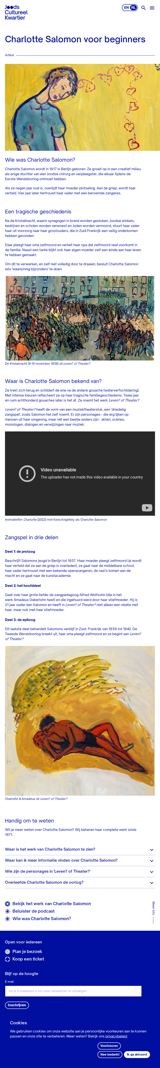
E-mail (9, 981)
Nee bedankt (109, 1054)
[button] (80, 849)
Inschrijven (17, 1005)
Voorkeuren (109, 1045)
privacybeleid (116, 1036)
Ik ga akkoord (137, 1054)
